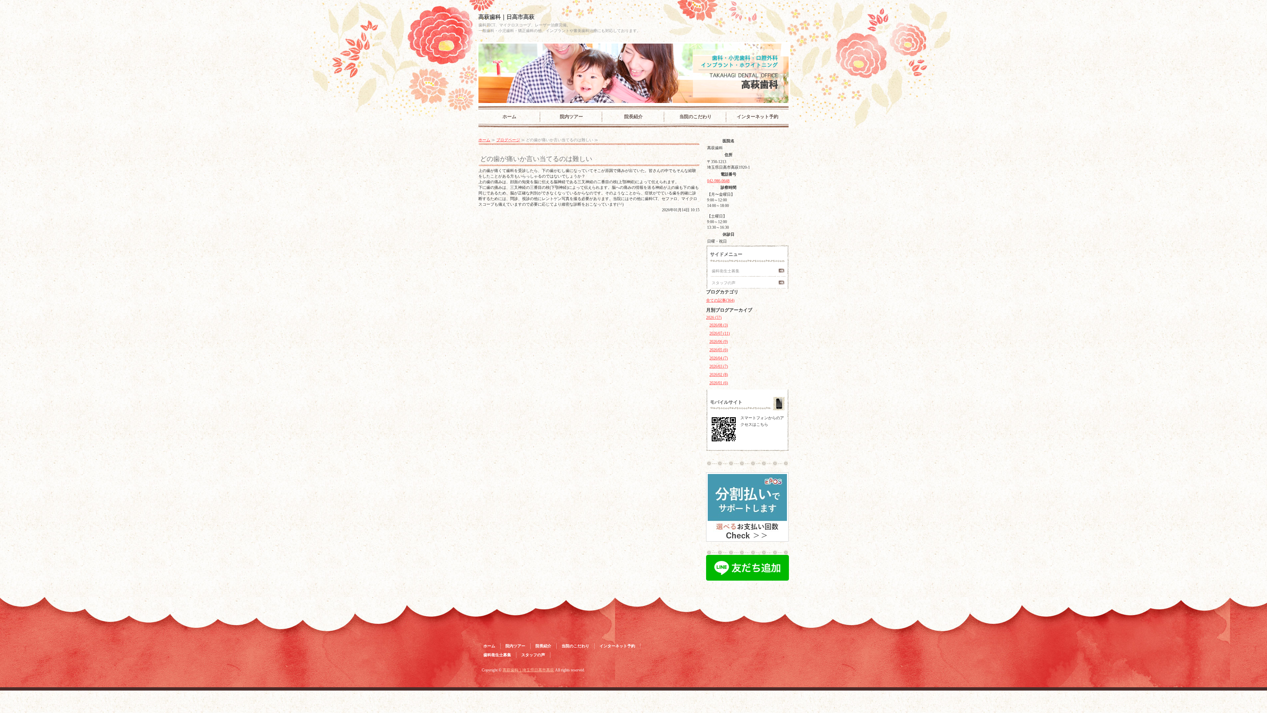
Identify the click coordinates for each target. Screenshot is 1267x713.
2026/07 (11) (719, 333)
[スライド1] (747, 537)
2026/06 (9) (718, 341)
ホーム (509, 116)
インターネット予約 (757, 116)
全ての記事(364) (720, 300)
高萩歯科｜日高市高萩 (506, 17)
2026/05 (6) (718, 350)
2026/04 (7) (718, 358)
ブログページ (508, 140)
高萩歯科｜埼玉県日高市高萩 (528, 670)
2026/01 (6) (718, 383)
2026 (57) (714, 317)
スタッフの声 (723, 283)
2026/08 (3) (718, 325)
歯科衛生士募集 (725, 271)
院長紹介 (633, 116)
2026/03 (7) (718, 366)
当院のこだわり (695, 116)
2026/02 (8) (718, 374)
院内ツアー (571, 116)
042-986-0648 (718, 181)
